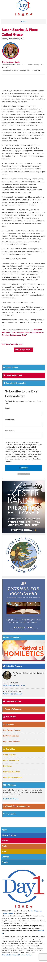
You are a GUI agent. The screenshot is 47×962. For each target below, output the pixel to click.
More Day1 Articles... (24, 350)
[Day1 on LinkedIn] (27, 14)
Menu (23, 21)
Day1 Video (10, 749)
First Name (9, 419)
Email (7, 408)
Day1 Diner (7, 766)
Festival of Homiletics (11, 637)
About (4, 830)
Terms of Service (19, 955)
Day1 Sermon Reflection (12, 777)
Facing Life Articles (13, 701)
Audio (4, 846)
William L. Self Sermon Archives (17, 806)
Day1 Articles (10, 717)
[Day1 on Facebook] (15, 14)
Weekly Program (9, 835)
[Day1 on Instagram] (19, 14)
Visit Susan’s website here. (12, 344)
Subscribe (24, 468)
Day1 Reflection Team (11, 772)
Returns (28, 955)
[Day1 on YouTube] (23, 14)
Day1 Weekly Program (11, 730)
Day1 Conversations (11, 760)
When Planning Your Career (14, 685)
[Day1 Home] (24, 5)
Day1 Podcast (10, 785)
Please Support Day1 (13, 375)
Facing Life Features (13, 666)
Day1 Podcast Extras (11, 736)
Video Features (9, 755)
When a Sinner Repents (12, 694)
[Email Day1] (31, 14)
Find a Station (11, 814)
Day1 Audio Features (11, 742)
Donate (5, 862)
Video (4, 851)
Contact (5, 857)
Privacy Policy (6, 955)
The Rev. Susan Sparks (11, 62)
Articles (5, 841)
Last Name (9, 431)
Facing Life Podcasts (12, 709)
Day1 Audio (9, 725)
